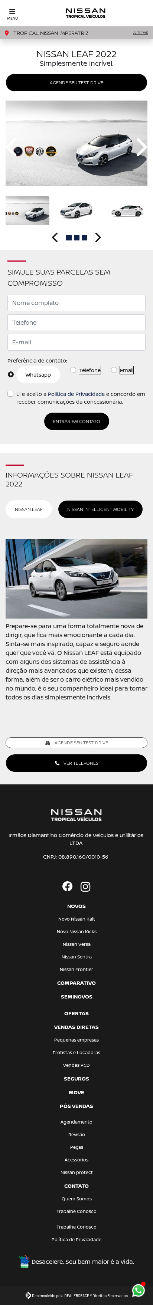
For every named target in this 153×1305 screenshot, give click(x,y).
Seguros (76, 1078)
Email (126, 370)
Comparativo (76, 982)
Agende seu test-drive (76, 82)
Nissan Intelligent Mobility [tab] (100, 509)
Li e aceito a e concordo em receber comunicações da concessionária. (80, 397)
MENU (12, 18)
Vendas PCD (76, 1065)
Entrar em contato (76, 421)
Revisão (76, 1134)
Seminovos (76, 996)
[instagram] (85, 887)
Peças (76, 1147)
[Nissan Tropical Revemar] (86, 13)
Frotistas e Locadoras (76, 1052)
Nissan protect (77, 1172)
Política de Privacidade (76, 393)
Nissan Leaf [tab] (29, 509)
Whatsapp (38, 374)
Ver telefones (80, 763)
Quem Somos (77, 1199)
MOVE (76, 1092)
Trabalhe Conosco (76, 1211)
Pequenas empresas (76, 1040)
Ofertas (76, 1013)
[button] (12, 147)
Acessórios (76, 1160)
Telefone (90, 370)
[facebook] (67, 887)
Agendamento (76, 1122)
